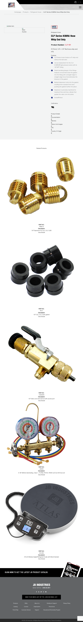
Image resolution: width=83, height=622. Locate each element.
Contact (26, 606)
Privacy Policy (66, 603)
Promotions (52, 606)
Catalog (15, 606)
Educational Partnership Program (51, 610)
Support (37, 610)
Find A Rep (15, 610)
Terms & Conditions (56, 620)
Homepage (17, 12)
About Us (37, 603)
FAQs (26, 603)
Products (26, 12)
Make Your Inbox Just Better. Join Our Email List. (41, 597)
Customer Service (26, 610)
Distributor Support (52, 603)
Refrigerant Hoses (36, 12)
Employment (37, 606)
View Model (41, 232)
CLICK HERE (9, 572)
